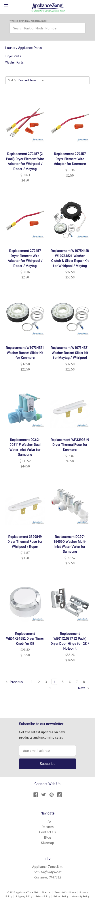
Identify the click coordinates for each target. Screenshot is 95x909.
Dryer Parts (13, 56)
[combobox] (48, 28)
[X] (43, 794)
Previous (16, 681)
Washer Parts (14, 62)
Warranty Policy (80, 896)
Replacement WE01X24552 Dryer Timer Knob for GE (25, 639)
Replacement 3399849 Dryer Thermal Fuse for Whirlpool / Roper (25, 542)
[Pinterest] (51, 794)
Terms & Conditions (65, 892)
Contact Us (47, 832)
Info (47, 821)
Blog (47, 837)
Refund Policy (60, 896)
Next (82, 688)
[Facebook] (35, 794)
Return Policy (43, 896)
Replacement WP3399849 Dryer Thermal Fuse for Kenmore (70, 445)
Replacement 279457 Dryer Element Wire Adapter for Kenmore (70, 159)
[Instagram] (59, 794)
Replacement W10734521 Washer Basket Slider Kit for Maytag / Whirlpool (70, 353)
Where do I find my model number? (29, 20)
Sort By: (12, 80)
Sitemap (47, 842)
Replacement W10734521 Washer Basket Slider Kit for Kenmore (25, 353)
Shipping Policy (23, 896)
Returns (48, 826)
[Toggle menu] (6, 6)
